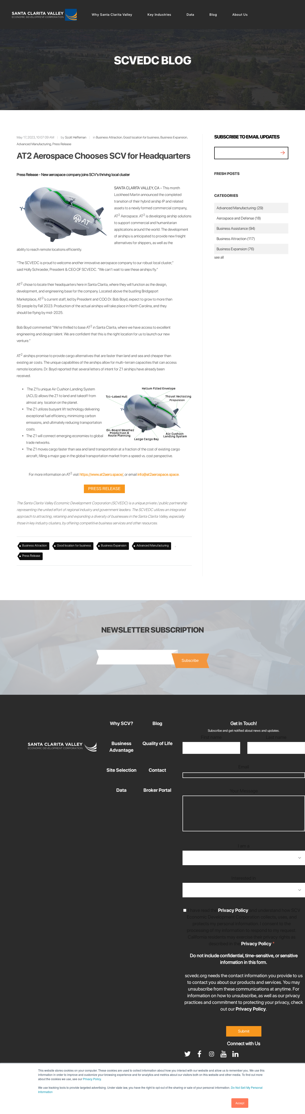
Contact (157, 770)
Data (121, 790)
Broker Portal (157, 790)
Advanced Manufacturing (34, 144)
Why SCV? (121, 723)
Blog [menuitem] (213, 14)
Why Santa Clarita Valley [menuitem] (112, 14)
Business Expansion (173, 137)
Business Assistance (236, 228)
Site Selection (122, 770)
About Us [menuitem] (240, 14)
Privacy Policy (92, 1079)
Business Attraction (109, 137)
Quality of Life (157, 743)
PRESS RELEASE (104, 489)
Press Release (61, 144)
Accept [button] (239, 1103)
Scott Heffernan (75, 137)
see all (219, 257)
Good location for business (141, 137)
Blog (157, 723)
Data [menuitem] (190, 14)
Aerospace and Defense (239, 218)
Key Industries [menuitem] (159, 14)
